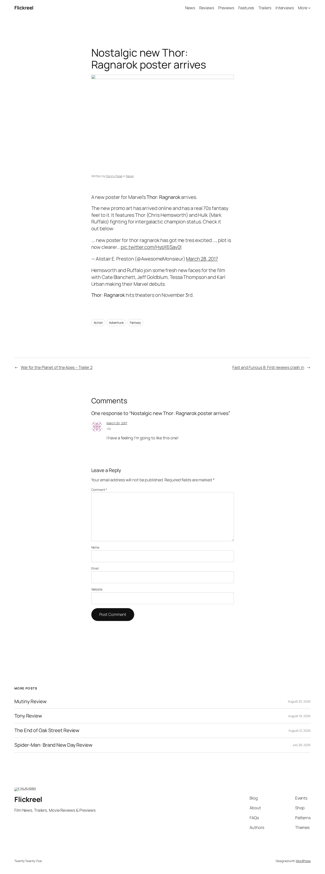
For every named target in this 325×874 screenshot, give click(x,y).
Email (95, 568)
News (130, 176)
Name (95, 547)
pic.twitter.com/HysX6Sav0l (151, 247)
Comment (99, 489)
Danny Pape (114, 176)
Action (98, 322)
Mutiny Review (30, 701)
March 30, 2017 (117, 423)
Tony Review (28, 716)
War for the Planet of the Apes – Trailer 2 (56, 367)
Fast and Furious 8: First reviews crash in (268, 367)
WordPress (303, 861)
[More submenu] (309, 8)
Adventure (116, 322)
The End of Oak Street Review (46, 730)
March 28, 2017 (202, 258)
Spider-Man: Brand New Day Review (53, 745)
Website (96, 589)
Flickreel (23, 7)
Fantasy (135, 322)
